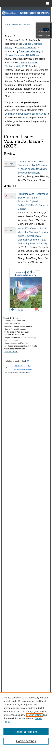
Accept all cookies (26, 731)
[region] (26, 720)
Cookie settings (35, 715)
